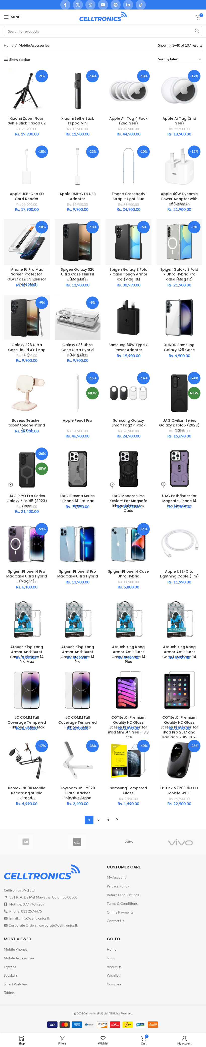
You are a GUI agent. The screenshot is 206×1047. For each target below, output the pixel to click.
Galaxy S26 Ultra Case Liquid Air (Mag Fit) (26, 349)
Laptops (10, 967)
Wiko (129, 842)
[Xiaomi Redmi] (26, 841)
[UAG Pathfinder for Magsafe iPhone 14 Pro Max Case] (179, 469)
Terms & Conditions (122, 903)
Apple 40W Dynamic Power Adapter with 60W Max (179, 198)
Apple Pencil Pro (77, 420)
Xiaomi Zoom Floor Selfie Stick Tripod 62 (27, 121)
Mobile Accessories (19, 958)
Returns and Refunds (123, 895)
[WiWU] (77, 841)
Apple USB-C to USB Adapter (78, 196)
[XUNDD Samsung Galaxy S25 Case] (179, 318)
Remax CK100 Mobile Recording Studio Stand (26, 793)
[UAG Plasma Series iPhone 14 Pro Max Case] (78, 469)
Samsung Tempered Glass (128, 791)
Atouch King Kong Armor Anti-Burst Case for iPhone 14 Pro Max (27, 654)
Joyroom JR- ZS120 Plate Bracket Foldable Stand (77, 793)
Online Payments (120, 912)
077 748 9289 (33, 904)
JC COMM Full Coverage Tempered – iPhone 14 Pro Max (27, 722)
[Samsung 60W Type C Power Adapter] (128, 318)
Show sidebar (19, 59)
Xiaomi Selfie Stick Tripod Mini (77, 121)
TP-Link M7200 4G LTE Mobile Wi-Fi (179, 791)
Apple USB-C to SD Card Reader (27, 196)
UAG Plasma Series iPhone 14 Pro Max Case (77, 500)
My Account (116, 877)
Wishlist (113, 975)
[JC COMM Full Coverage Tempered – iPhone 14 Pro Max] (27, 690)
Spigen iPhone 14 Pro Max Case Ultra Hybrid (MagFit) (26, 576)
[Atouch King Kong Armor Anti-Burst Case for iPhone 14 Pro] (78, 620)
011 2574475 (31, 911)
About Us (114, 967)
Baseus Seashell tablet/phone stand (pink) (26, 425)
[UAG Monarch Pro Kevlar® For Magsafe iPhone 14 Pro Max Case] (128, 469)
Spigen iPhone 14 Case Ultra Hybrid (128, 574)
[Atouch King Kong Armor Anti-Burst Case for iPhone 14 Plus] (128, 620)
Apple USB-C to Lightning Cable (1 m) (179, 574)
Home (8, 45)
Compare (114, 984)
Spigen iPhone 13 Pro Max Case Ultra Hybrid (77, 574)
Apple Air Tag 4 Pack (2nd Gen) (128, 121)
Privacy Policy (118, 886)
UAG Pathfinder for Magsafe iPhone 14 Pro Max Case (179, 500)
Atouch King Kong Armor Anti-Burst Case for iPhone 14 (179, 651)
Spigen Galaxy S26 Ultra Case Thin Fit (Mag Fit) (77, 274)
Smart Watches (15, 984)
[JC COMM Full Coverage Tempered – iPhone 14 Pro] (78, 690)
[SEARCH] (197, 31)
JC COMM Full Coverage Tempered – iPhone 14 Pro (77, 722)
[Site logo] (103, 17)
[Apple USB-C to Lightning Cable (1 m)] (179, 544)
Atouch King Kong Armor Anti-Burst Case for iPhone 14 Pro (77, 654)
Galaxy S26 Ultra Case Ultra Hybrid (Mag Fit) (77, 349)
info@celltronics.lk (35, 918)
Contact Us (115, 921)
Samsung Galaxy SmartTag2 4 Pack (128, 423)
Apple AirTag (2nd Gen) (179, 121)
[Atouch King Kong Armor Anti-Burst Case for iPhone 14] (179, 620)
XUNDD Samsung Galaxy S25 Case (179, 347)
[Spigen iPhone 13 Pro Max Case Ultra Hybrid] (78, 544)
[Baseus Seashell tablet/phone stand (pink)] (27, 393)
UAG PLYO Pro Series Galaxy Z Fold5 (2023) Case (27, 500)
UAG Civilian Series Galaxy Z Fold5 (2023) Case (179, 425)
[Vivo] (180, 841)
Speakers (11, 975)
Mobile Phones (15, 949)
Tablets (9, 992)
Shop (111, 958)
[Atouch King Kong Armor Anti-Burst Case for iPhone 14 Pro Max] (27, 620)
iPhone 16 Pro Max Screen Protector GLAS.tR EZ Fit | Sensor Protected (26, 277)
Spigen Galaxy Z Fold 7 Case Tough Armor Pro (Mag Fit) (128, 274)
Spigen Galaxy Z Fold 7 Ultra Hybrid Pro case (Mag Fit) (179, 274)
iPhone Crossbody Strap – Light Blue (128, 196)
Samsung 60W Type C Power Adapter (128, 347)
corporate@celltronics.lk (58, 925)
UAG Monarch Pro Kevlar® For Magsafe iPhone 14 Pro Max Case (128, 503)
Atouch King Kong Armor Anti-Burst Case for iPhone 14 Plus (128, 654)
